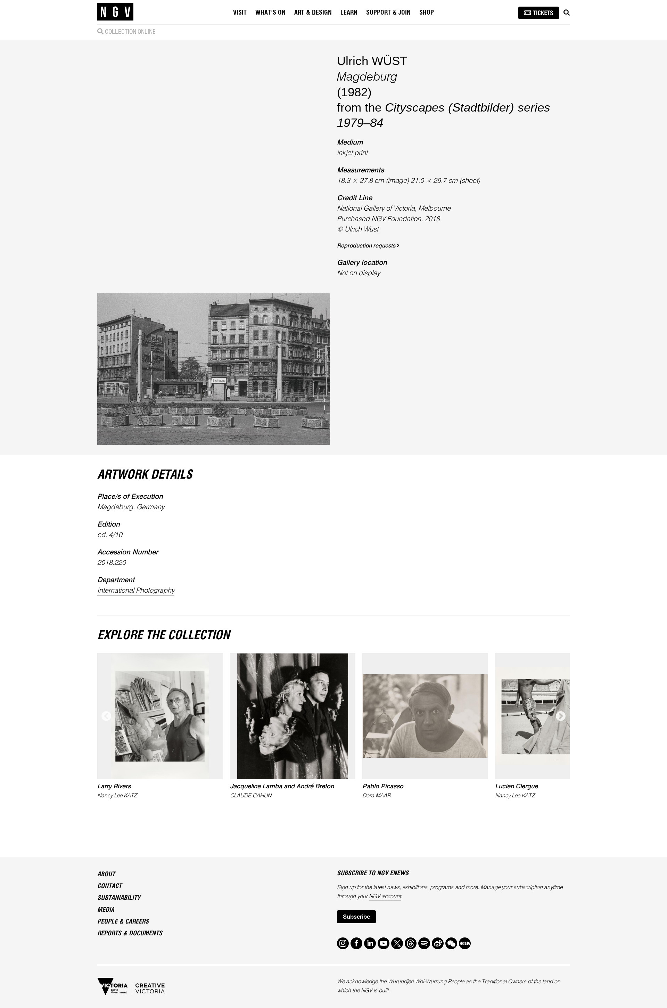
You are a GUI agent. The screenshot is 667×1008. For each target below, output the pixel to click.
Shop (426, 13)
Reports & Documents (129, 933)
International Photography (135, 590)
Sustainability (118, 898)
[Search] (566, 13)
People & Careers (123, 922)
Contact (109, 886)
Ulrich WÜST (372, 60)
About (106, 874)
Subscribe (356, 917)
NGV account (385, 897)
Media (105, 910)
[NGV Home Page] (115, 12)
